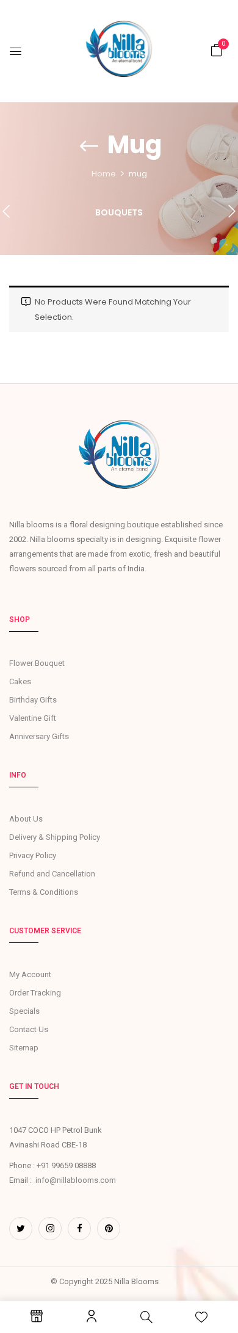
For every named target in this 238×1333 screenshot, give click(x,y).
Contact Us (28, 1029)
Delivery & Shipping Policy (54, 837)
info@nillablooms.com (75, 1180)
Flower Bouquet (37, 663)
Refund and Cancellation (52, 873)
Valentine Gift (32, 718)
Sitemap (23, 1047)
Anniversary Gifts (39, 736)
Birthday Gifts (33, 699)
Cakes (20, 681)
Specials (24, 1011)
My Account (30, 974)
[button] (217, 50)
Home (104, 173)
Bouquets (119, 213)
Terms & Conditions (43, 892)
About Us (26, 818)
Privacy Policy (32, 855)
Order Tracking (35, 992)
